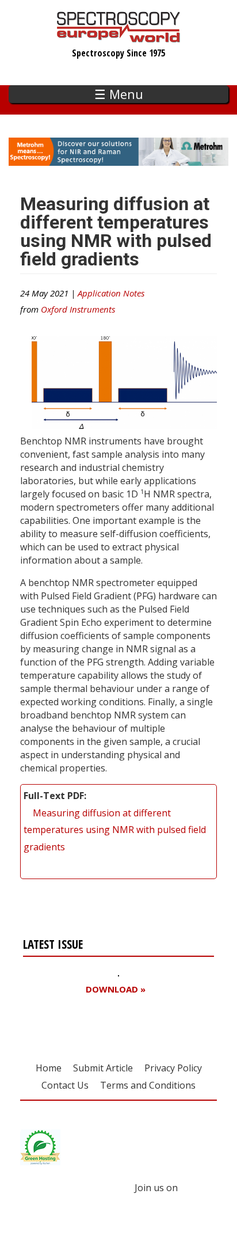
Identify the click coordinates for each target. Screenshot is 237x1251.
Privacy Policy (173, 1068)
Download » (116, 989)
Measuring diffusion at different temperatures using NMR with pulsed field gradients (115, 830)
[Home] (118, 37)
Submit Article (103, 1068)
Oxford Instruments (78, 309)
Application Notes (111, 293)
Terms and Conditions (148, 1085)
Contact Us (65, 1085)
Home (49, 1068)
